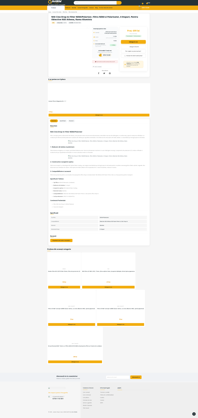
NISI (53, 22)
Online (113, 45)
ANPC (101, 402)
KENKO (64, 268)
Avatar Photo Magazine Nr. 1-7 (57, 101)
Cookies (102, 397)
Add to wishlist (133, 47)
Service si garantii (87, 402)
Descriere (53, 120)
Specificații (63, 120)
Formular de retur (87, 400)
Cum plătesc (86, 397)
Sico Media (74, 412)
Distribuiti (98, 73)
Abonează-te (136, 377)
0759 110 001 (145, 7)
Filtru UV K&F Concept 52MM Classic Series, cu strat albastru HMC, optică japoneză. (120, 308)
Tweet (104, 73)
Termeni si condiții (104, 392)
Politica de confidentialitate (107, 395)
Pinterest (109, 73)
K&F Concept (71, 306)
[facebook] (49, 404)
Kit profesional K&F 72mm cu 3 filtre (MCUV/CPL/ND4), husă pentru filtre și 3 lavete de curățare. (75, 346)
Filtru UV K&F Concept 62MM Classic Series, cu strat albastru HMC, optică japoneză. (71, 308)
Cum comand (86, 392)
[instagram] (52, 404)
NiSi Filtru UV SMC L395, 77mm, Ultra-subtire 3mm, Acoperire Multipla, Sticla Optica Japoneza (108, 271)
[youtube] (55, 404)
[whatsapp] (58, 404)
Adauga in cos (133, 42)
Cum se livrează (87, 395)
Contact (102, 400)
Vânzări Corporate (87, 405)
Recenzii (71, 120)
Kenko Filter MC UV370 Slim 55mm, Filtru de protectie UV (64, 271)
